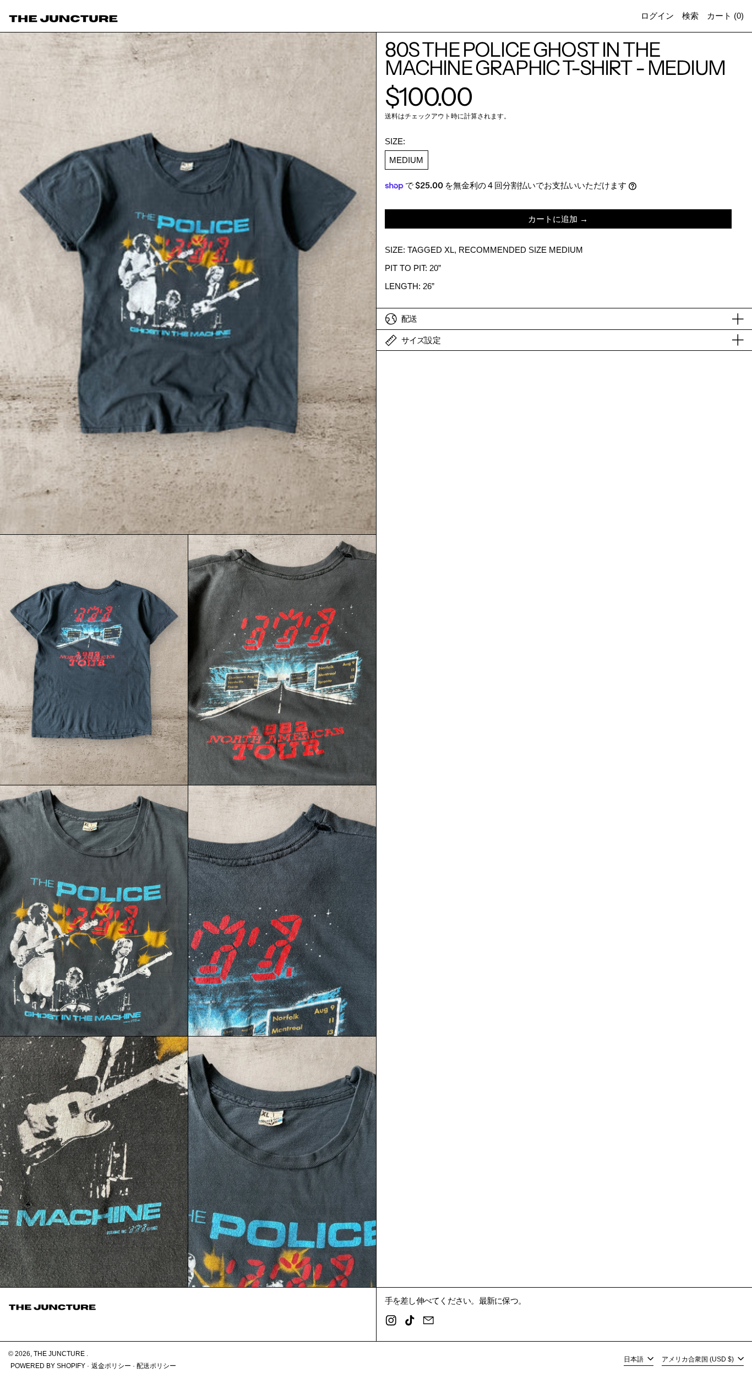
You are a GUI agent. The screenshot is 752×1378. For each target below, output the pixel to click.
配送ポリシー (156, 1366)
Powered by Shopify (47, 1366)
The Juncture (60, 1354)
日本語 (634, 1359)
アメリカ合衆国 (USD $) (698, 1359)
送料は (395, 116)
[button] (690, 16)
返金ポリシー (111, 1366)
